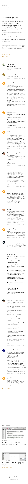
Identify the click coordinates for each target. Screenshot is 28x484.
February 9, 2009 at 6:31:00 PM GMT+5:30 (16, 345)
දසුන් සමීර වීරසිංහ (11, 378)
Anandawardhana (11, 350)
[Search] (25, 2)
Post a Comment (6, 388)
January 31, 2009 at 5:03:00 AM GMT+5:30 (16, 127)
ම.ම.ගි (8, 131)
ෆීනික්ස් (4, 5)
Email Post (8, 54)
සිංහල (7, 56)
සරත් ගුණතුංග (10, 112)
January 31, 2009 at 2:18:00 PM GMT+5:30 (16, 224)
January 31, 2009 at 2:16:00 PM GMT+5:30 (16, 204)
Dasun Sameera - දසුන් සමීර (14, 153)
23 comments (9, 467)
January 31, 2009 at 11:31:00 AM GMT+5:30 (16, 148)
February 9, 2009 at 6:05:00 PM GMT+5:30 (16, 295)
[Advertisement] (14, 407)
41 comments (9, 446)
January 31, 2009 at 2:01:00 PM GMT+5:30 (16, 186)
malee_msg (10, 241)
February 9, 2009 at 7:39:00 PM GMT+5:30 (16, 373)
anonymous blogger (12, 83)
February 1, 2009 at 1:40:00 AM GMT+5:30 (16, 237)
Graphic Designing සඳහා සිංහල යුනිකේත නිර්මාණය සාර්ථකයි (14, 443)
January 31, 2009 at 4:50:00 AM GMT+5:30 (16, 107)
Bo (7, 209)
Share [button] (3, 54)
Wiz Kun (9, 64)
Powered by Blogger (15, 476)
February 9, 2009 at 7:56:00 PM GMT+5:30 (16, 385)
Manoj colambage (11, 74)
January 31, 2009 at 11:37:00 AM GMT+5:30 (16, 165)
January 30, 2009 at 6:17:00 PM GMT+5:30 (16, 78)
